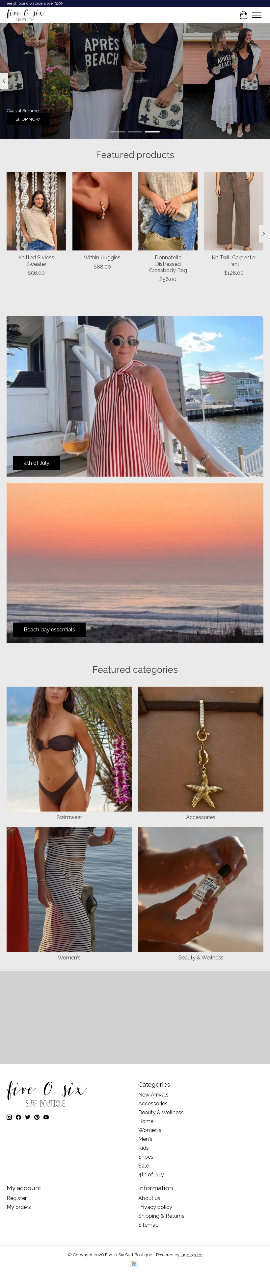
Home (145, 1121)
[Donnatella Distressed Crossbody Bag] (168, 211)
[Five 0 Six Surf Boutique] (26, 15)
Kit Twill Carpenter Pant (234, 261)
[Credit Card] (134, 1264)
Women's (69, 958)
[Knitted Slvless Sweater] (36, 211)
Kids (143, 1148)
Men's (145, 1139)
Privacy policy (155, 1207)
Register (17, 1198)
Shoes (145, 1157)
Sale (143, 1166)
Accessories (200, 817)
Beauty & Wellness (201, 958)
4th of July (151, 1174)
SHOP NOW (27, 119)
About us (149, 1198)
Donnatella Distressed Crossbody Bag (168, 264)
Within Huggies (102, 258)
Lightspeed (191, 1254)
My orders (19, 1207)
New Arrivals (153, 1095)
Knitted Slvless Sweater (36, 261)
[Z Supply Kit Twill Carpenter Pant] (233, 211)
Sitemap (148, 1225)
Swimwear (69, 817)
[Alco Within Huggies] (102, 211)
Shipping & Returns (161, 1216)
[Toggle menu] (256, 15)
